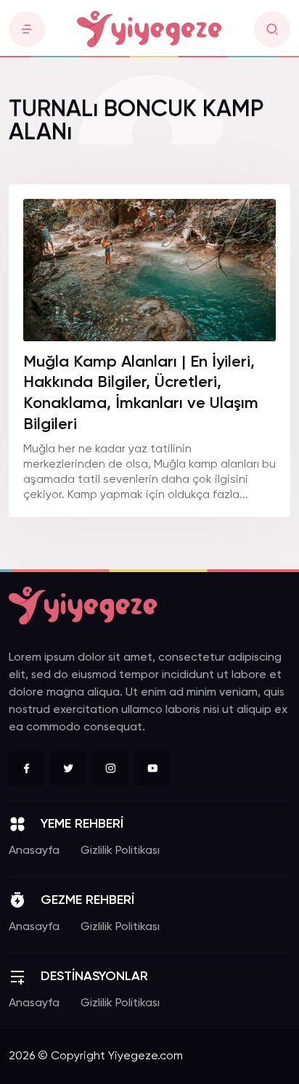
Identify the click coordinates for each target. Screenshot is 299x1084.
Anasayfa (34, 851)
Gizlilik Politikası (120, 851)
